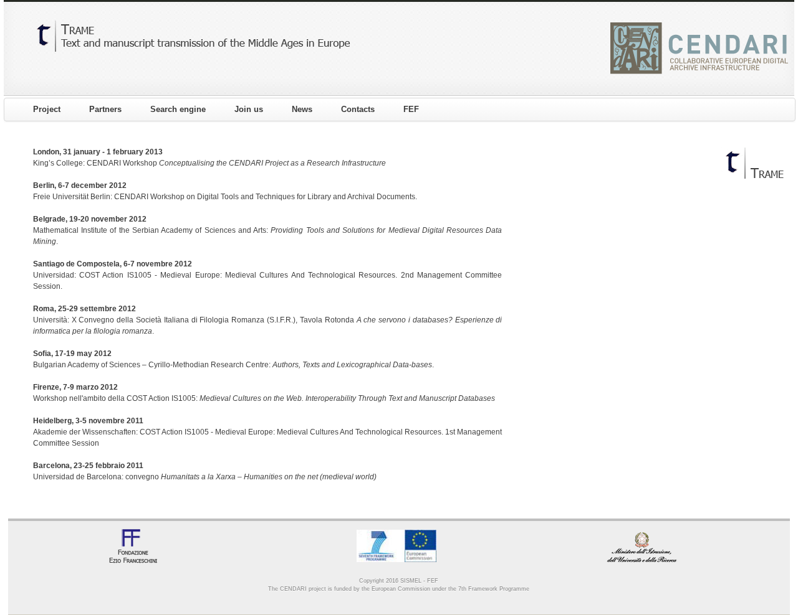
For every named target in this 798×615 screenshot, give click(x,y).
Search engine (178, 109)
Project (46, 109)
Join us (248, 109)
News (302, 109)
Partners (105, 109)
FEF (411, 109)
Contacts (358, 109)
